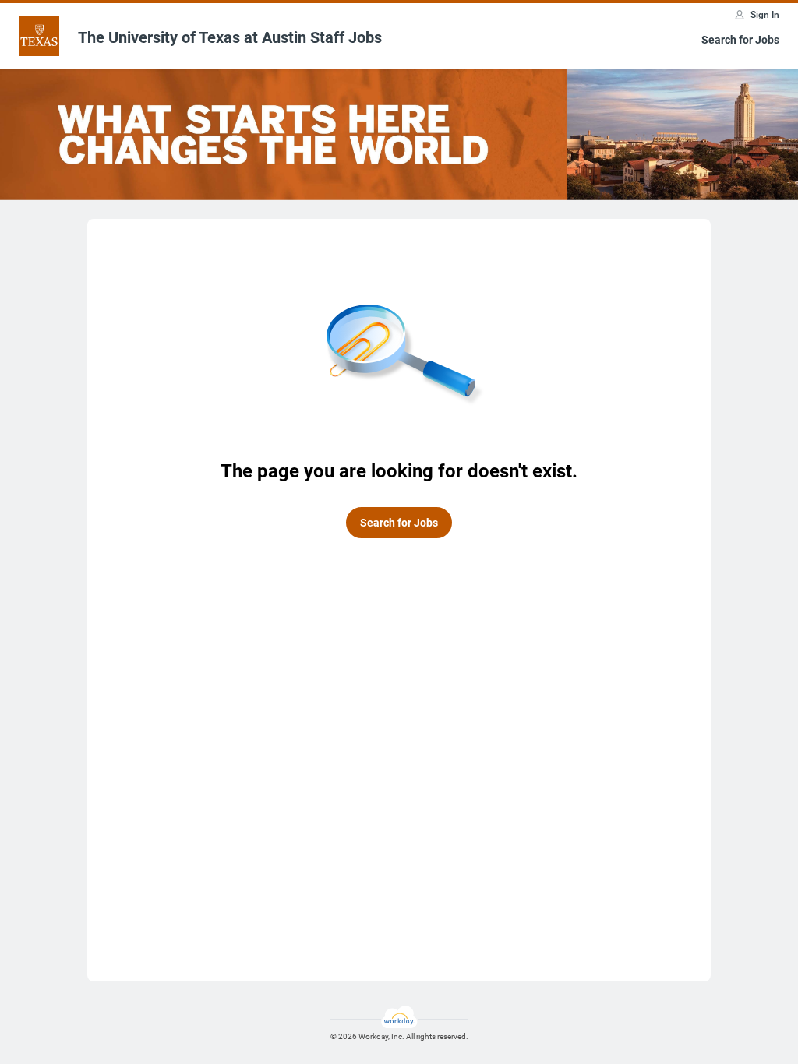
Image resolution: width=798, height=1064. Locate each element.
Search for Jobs (740, 39)
